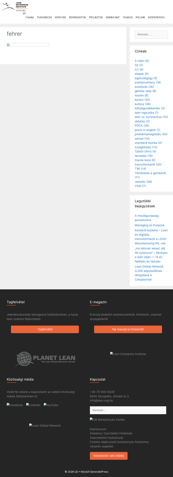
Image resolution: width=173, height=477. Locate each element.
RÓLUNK (140, 17)
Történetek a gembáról (150, 175)
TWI (140, 168)
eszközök (144, 86)
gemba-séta (145, 91)
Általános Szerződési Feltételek (111, 433)
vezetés (143, 181)
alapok (142, 73)
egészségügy (146, 78)
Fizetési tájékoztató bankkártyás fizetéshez (119, 442)
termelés (144, 156)
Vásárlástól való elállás (108, 455)
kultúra (143, 104)
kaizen (142, 99)
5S (139, 65)
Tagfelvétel (45, 329)
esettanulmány (148, 82)
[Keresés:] (151, 34)
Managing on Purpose (149, 225)
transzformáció (148, 164)
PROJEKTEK (96, 17)
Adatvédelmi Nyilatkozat (106, 437)
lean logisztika (146, 112)
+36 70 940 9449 (102, 392)
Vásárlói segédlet (101, 446)
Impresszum (98, 429)
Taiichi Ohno (145, 151)
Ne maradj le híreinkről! (128, 329)
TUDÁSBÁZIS (44, 17)
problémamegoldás (151, 134)
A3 (139, 69)
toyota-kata (145, 160)
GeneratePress (99, 471)
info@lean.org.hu (101, 400)
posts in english (147, 130)
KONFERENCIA (156, 17)
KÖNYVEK (60, 17)
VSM (140, 186)
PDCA (142, 125)
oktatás (142, 121)
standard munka (148, 143)
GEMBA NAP (113, 17)
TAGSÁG (128, 17)
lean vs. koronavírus (151, 117)
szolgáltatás (146, 147)
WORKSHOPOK (77, 17)
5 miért (142, 61)
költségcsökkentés (150, 108)
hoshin (141, 95)
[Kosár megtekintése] (168, 17)
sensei (142, 138)
